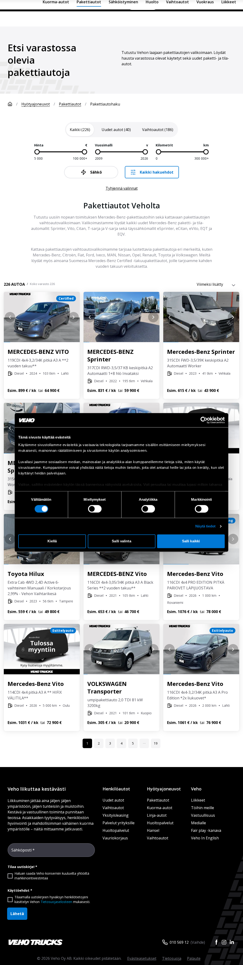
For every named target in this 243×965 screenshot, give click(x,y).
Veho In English (205, 838)
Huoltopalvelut (116, 830)
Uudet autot (113, 800)
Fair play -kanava (206, 830)
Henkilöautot (116, 789)
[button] (144, 743)
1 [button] (87, 743)
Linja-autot (157, 815)
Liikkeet (198, 800)
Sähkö (96, 172)
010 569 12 (179, 942)
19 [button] (156, 743)
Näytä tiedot (205, 526)
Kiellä (52, 541)
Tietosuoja (171, 958)
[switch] (95, 509)
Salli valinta (121, 541)
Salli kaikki (191, 541)
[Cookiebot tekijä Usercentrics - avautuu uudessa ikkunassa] (204, 420)
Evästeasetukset (141, 958)
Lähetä (17, 913)
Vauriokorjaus (115, 838)
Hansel (153, 830)
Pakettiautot (70, 104)
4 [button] (121, 743)
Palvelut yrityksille (119, 822)
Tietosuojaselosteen (56, 901)
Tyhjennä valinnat (122, 188)
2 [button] (99, 743)
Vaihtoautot (113, 807)
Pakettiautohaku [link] (105, 104)
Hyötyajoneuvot (35, 104)
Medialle (198, 822)
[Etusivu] (10, 104)
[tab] (80, 129)
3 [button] (110, 743)
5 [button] (133, 743)
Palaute (194, 958)
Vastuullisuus (203, 815)
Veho (196, 789)
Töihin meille (202, 807)
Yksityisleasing (116, 815)
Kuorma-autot (159, 807)
